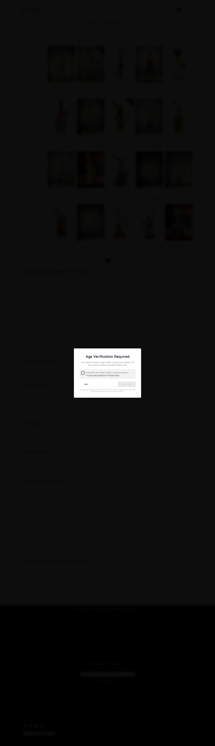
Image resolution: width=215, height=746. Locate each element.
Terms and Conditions (96, 375)
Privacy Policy (114, 375)
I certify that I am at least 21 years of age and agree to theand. (107, 373)
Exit (86, 384)
